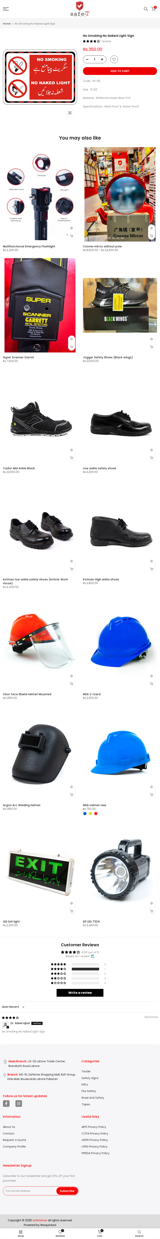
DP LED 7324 (91, 922)
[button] (91, 41)
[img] (10, 1018)
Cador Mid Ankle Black (19, 468)
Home (7, 23)
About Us (9, 1127)
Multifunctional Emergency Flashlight (29, 246)
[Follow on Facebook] (6, 1103)
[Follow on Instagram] (18, 1103)
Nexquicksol (48, 1225)
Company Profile (14, 1146)
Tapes (86, 1104)
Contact (8, 1133)
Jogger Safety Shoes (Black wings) (108, 357)
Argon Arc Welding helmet (21, 805)
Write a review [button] (80, 992)
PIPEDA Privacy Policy (95, 1153)
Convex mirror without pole (102, 246)
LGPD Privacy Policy (95, 1146)
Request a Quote (14, 1140)
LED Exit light (11, 922)
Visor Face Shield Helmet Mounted (27, 694)
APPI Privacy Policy (94, 1127)
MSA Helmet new (94, 805)
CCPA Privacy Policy (95, 1133)
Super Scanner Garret (18, 357)
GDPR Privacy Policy (95, 1140)
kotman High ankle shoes (101, 579)
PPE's (85, 1085)
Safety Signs (90, 1078)
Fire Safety (89, 1091)
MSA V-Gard (91, 694)
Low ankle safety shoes (99, 468)
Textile (86, 1071)
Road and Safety (93, 1098)
